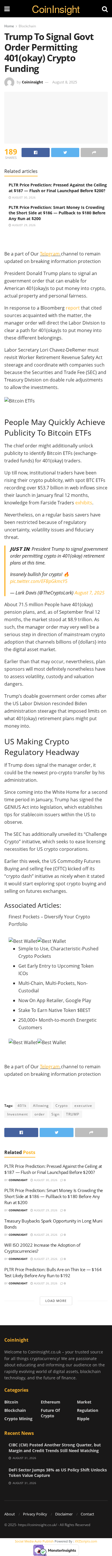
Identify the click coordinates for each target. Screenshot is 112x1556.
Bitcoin (11, 1402)
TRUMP (72, 1114)
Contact (87, 1514)
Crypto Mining (18, 1418)
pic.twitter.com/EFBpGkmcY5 (38, 581)
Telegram (50, 254)
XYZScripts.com (86, 1541)
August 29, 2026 (23, 225)
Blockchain (27, 26)
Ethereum (50, 1402)
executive (83, 1105)
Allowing (41, 1105)
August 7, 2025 (90, 593)
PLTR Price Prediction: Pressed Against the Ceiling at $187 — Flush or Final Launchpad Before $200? (58, 187)
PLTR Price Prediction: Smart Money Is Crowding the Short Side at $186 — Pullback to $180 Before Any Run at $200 (57, 213)
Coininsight (32, 82)
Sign (55, 1114)
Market (84, 1402)
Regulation (87, 1410)
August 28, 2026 (45, 1235)
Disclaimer (64, 1514)
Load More (56, 1300)
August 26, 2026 (45, 1283)
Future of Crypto (50, 1413)
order (39, 1114)
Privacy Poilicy (35, 1514)
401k (22, 1105)
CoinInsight (56, 9)
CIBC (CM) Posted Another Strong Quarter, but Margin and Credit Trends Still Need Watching (55, 1447)
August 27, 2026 (45, 1259)
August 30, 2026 (23, 197)
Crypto (61, 1105)
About (9, 1514)
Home (9, 26)
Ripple (83, 1418)
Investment (17, 1114)
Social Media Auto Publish (34, 1541)
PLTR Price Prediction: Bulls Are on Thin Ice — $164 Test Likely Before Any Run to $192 (53, 1272)
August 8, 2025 (64, 82)
